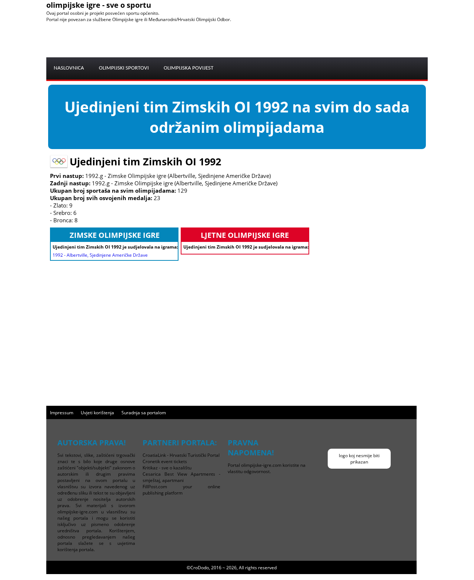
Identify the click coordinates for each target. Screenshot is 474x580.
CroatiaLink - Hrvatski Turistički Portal (181, 455)
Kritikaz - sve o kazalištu (167, 468)
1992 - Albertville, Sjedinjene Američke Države (100, 255)
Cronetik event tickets (165, 461)
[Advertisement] (293, 39)
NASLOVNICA (69, 68)
